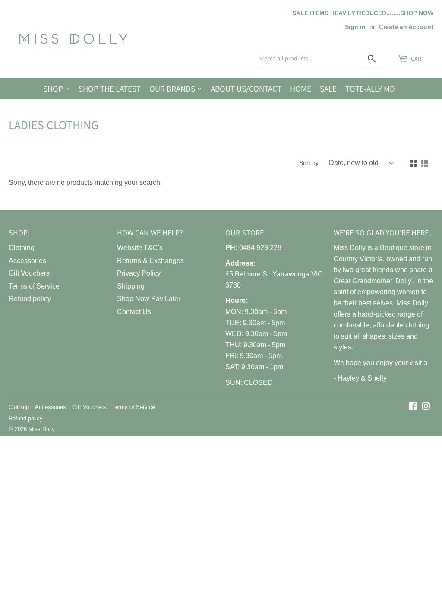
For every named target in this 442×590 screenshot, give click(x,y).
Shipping (131, 286)
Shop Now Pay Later (148, 298)
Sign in (355, 27)
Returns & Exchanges (150, 260)
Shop (54, 88)
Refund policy (30, 298)
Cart (417, 59)
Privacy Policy (139, 273)
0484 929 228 (260, 247)
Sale (328, 88)
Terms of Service (34, 286)
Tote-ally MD (370, 88)
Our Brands (173, 88)
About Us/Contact (246, 88)
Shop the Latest (110, 88)
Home (300, 88)
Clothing (22, 247)
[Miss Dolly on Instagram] (426, 407)
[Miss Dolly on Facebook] (412, 407)
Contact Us (134, 311)
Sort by (309, 162)
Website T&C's (140, 247)
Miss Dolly (41, 429)
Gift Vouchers (29, 273)
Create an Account (406, 27)
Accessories (27, 260)
